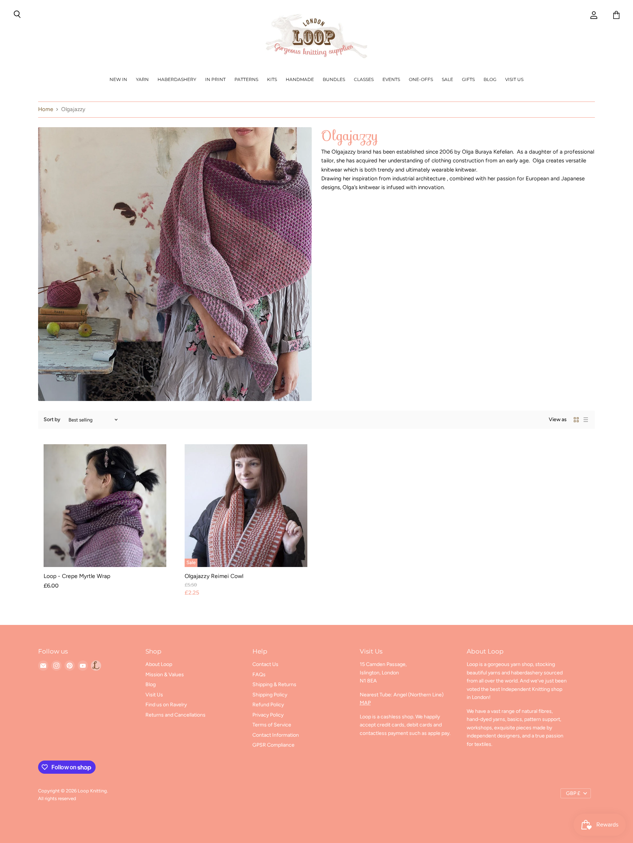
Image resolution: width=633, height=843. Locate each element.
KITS (272, 79)
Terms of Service (271, 725)
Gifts (468, 79)
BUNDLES (334, 79)
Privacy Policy (268, 715)
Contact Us (265, 664)
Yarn (142, 79)
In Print (215, 79)
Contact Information (275, 735)
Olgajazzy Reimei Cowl (214, 576)
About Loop (158, 664)
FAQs (259, 674)
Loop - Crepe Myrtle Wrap (77, 576)
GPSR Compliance (273, 745)
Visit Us (514, 79)
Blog (490, 79)
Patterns (246, 79)
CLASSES (364, 79)
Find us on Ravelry (166, 705)
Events (391, 79)
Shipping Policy (269, 695)
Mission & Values (164, 674)
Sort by (52, 420)
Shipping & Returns (274, 684)
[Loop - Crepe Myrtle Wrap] (105, 505)
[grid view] (576, 419)
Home (45, 109)
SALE (447, 79)
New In (118, 79)
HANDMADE (300, 79)
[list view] (585, 419)
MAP (365, 703)
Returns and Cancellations (175, 715)
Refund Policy (268, 705)
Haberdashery (177, 79)
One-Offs (421, 79)
